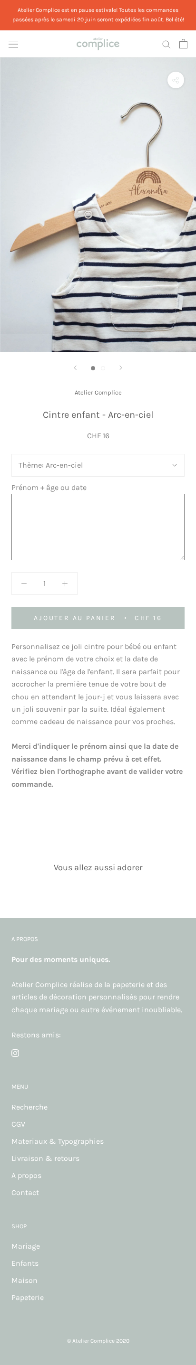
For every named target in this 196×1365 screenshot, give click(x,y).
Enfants (25, 1263)
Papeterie (27, 1297)
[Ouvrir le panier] (183, 43)
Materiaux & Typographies (57, 1141)
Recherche (29, 1106)
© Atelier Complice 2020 (98, 1340)
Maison (24, 1280)
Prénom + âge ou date (49, 487)
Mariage (25, 1246)
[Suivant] (120, 368)
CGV (18, 1124)
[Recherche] (166, 43)
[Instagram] (15, 1052)
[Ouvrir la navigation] (13, 43)
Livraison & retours (45, 1158)
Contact (25, 1192)
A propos (26, 1175)
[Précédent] (75, 368)
